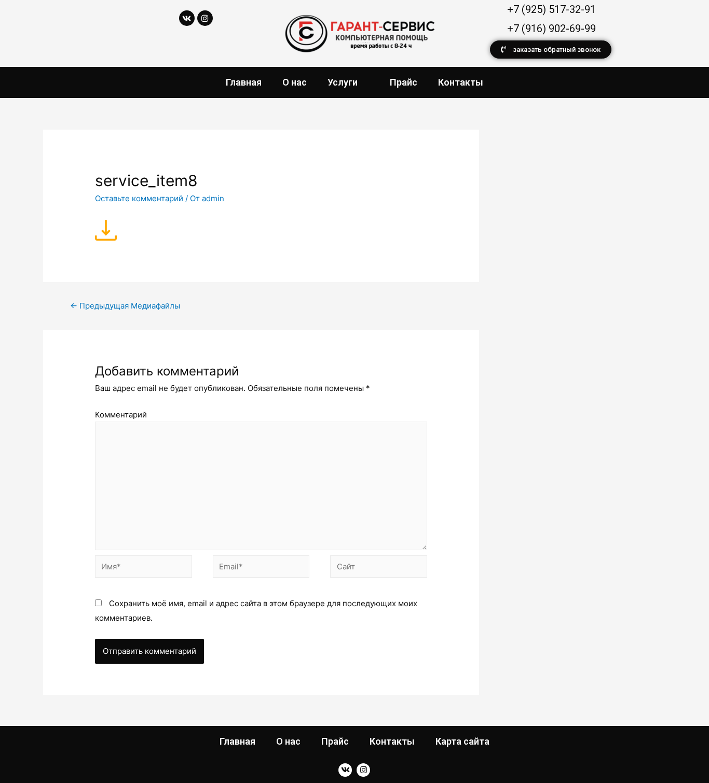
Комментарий (121, 415)
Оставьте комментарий (139, 198)
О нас (294, 82)
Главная (244, 82)
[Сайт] (378, 569)
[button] (550, 49)
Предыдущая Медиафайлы (125, 306)
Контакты (460, 82)
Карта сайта (462, 741)
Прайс (403, 82)
